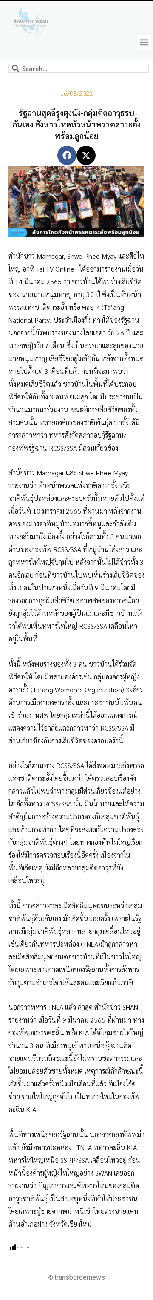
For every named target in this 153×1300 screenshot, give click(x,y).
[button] (144, 42)
